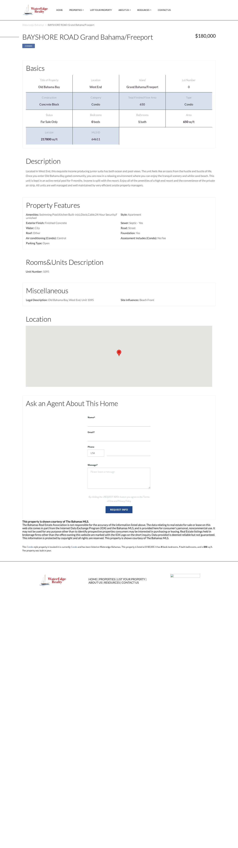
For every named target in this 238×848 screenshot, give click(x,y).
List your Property (101, 10)
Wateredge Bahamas (33, 24)
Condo (28, 46)
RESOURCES (112, 582)
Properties (75, 10)
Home (59, 10)
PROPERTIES (107, 579)
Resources (143, 10)
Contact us (164, 10)
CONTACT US (130, 582)
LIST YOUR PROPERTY (131, 579)
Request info (119, 509)
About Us (123, 10)
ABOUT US (95, 582)
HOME (93, 579)
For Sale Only (49, 122)
